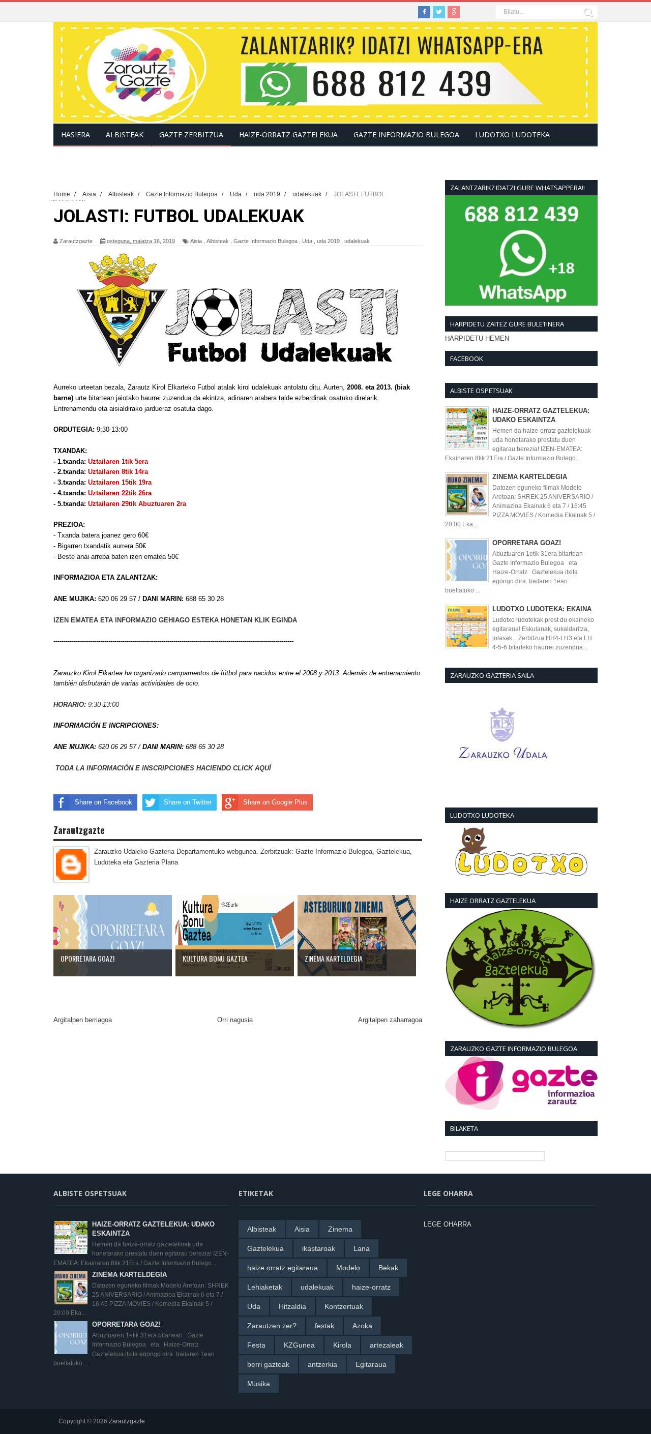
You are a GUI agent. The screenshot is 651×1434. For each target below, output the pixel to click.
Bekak (388, 1268)
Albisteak (217, 241)
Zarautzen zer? (272, 1326)
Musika (258, 1384)
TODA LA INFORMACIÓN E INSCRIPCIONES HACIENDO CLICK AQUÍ (163, 768)
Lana (361, 1248)
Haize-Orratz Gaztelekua (288, 134)
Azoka (362, 1326)
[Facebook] (424, 12)
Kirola (342, 1345)
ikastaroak (318, 1248)
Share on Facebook (103, 802)
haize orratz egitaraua (282, 1268)
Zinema (340, 1229)
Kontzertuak (343, 1306)
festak (324, 1326)
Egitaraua (371, 1364)
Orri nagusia (235, 1020)
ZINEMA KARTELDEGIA (529, 477)
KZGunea (299, 1345)
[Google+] (454, 12)
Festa (256, 1345)
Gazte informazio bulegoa (406, 134)
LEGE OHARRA (447, 1224)
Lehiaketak (264, 1287)
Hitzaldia (292, 1306)
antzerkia (322, 1364)
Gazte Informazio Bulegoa (265, 241)
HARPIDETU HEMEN (477, 338)
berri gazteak (268, 1364)
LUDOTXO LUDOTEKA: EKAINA (541, 609)
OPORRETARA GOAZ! (526, 543)
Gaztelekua (265, 1248)
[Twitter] (439, 12)
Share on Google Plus (275, 802)
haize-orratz (371, 1287)
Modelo (348, 1268)
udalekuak (357, 241)
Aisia (196, 241)
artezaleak (386, 1345)
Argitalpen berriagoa (82, 1020)
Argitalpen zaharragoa (390, 1020)
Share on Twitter (188, 802)
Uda (307, 241)
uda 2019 (328, 241)
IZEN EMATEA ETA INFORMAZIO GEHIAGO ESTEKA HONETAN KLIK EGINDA (176, 620)
